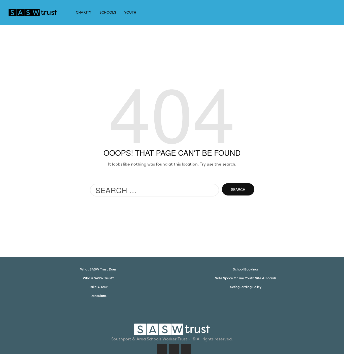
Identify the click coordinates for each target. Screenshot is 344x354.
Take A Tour (98, 287)
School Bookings (246, 269)
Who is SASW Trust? (98, 278)
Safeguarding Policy (245, 287)
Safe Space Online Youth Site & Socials (245, 278)
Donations (98, 296)
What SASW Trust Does (98, 269)
